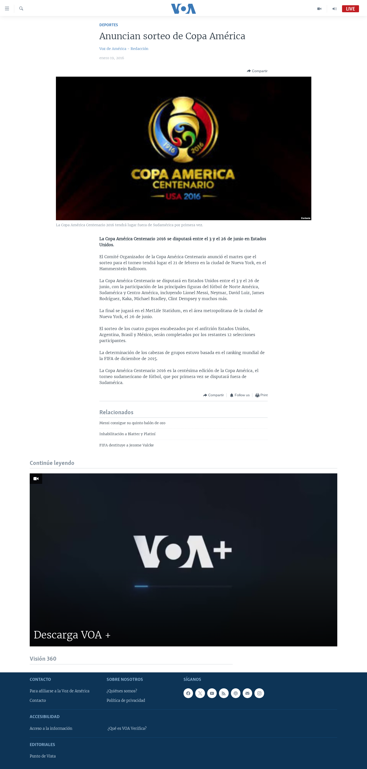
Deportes (108, 25)
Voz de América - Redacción (123, 48)
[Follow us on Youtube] (212, 693)
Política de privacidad (126, 700)
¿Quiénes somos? (122, 691)
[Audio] (334, 8)
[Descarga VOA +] (183, 559)
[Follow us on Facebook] (188, 693)
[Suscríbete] (247, 693)
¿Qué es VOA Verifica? (127, 728)
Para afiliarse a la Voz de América (59, 691)
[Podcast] (235, 693)
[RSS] (223, 693)
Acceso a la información (51, 728)
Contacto (38, 700)
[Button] (257, 71)
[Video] (319, 8)
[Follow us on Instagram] (259, 693)
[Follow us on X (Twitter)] (200, 693)
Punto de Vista (43, 756)
